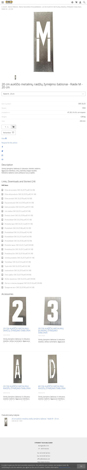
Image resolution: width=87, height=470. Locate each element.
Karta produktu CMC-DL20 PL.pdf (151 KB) (19, 207)
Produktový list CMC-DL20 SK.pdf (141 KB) (19, 254)
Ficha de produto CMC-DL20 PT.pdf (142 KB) (20, 190)
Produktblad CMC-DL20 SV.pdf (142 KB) (18, 237)
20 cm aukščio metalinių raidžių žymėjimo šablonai (61, 7)
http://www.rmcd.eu (43, 462)
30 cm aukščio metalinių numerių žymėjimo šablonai (51, 330)
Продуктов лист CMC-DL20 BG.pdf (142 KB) (19, 287)
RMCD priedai (13, 7)
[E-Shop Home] (9, 2)
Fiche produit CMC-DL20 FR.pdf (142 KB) (18, 198)
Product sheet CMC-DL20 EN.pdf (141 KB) (19, 215)
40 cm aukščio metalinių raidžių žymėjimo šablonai (52, 387)
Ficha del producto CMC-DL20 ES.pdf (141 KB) (20, 194)
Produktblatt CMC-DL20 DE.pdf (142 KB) (18, 241)
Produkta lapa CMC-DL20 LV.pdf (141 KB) (19, 224)
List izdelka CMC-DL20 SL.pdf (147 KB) (17, 211)
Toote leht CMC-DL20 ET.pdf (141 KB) (17, 266)
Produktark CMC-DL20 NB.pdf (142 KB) (18, 228)
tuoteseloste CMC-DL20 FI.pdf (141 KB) (18, 270)
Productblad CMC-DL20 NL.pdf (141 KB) (18, 220)
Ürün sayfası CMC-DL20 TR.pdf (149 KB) (18, 275)
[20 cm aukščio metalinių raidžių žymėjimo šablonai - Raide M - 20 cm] (6, 422)
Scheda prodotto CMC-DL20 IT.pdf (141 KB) (19, 258)
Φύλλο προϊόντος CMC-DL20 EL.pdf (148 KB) (20, 279)
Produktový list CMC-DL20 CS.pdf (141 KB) (19, 249)
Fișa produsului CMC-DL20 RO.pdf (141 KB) (19, 203)
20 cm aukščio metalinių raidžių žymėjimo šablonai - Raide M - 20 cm (35, 419)
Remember (7, 133)
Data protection (64, 467)
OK (81, 466)
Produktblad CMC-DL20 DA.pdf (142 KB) (18, 232)
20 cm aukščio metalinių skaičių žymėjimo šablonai (16, 329)
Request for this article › (10, 143)
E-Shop (4, 7)
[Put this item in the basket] (13, 127)
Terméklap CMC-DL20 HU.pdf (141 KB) (18, 262)
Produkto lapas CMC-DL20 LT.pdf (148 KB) (19, 245)
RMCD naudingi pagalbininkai (30, 7)
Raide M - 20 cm (7, 9)
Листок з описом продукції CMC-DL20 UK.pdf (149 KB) (23, 283)
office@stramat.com (43, 459)
